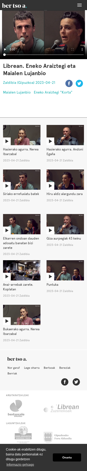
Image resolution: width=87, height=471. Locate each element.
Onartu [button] (67, 457)
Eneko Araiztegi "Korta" (53, 92)
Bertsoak (49, 367)
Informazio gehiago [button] (20, 464)
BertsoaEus (20, 5)
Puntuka (52, 285)
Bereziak (64, 367)
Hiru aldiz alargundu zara (65, 194)
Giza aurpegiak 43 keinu (64, 238)
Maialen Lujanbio (17, 92)
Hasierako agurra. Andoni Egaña (65, 151)
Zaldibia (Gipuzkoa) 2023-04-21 (29, 82)
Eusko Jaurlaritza (22, 436)
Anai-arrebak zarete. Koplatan (18, 287)
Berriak (12, 373)
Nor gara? (13, 367)
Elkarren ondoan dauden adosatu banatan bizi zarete (21, 243)
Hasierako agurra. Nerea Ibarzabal (20, 151)
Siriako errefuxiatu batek (21, 194)
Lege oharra (31, 367)
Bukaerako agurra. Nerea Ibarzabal (21, 331)
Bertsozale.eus (18, 408)
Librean (61, 408)
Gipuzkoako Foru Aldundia (60, 436)
